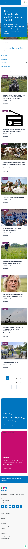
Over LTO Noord (5, 511)
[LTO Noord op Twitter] (21, 506)
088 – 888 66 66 (5, 500)
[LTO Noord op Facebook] (6, 506)
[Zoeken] (6, 2)
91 (9, 387)
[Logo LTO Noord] (25, 2)
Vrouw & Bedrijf (5, 526)
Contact (3, 528)
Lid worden (4, 516)
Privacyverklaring (5, 536)
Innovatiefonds (4, 521)
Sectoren (3, 518)
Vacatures (3, 523)
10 (20, 382)
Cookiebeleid (4, 531)
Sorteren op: (13, 72)
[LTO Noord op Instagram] (10, 506)
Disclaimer (4, 533)
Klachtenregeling (5, 538)
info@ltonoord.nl (5, 502)
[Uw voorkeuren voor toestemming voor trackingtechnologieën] (25, 546)
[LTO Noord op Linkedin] (2, 506)
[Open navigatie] (2, 2)
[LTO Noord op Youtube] (13, 506)
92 (14, 387)
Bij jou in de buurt (5, 513)
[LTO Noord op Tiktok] (17, 506)
